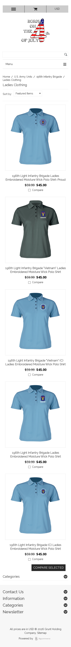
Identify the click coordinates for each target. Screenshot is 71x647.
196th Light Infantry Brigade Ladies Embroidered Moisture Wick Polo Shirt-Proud (35, 177)
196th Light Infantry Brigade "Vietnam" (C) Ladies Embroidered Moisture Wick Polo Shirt (35, 362)
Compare (37, 190)
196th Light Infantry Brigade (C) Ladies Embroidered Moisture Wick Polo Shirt (35, 546)
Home (6, 76)
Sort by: (7, 94)
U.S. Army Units (23, 76)
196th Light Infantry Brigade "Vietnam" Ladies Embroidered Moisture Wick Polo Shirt (35, 270)
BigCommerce (43, 639)
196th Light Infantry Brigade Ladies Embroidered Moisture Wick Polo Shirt (35, 454)
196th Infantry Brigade (49, 76)
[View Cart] (35, 9)
